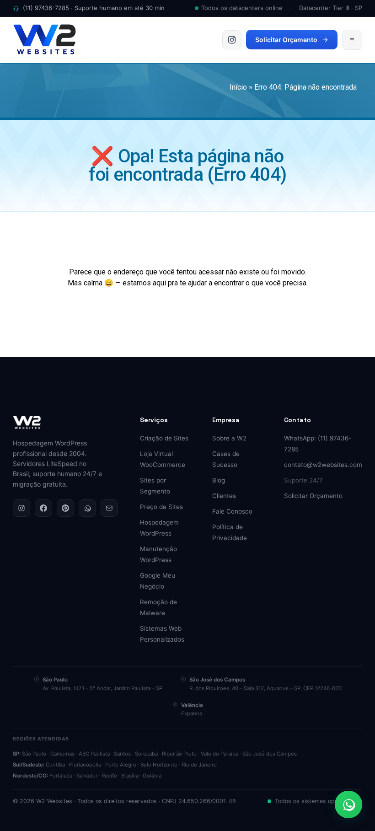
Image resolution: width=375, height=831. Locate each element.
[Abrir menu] (352, 40)
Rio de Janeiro (199, 764)
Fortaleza (60, 775)
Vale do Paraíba (219, 754)
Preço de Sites (161, 506)
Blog (218, 480)
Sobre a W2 (229, 438)
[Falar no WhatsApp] (348, 804)
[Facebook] (43, 508)
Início (238, 87)
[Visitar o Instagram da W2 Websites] (231, 39)
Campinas (62, 754)
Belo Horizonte (158, 764)
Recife (109, 775)
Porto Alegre (120, 764)
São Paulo (34, 754)
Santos (122, 754)
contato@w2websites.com (323, 464)
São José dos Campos (269, 754)
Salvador (86, 775)
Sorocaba (146, 754)
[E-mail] (109, 508)
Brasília (130, 775)
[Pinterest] (65, 508)
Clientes (224, 495)
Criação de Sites (164, 438)
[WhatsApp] (87, 508)
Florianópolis (85, 764)
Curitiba (55, 764)
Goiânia (152, 775)
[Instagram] (21, 508)
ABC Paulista (94, 754)
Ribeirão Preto (179, 754)
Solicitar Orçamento (286, 39)
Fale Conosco (232, 511)
